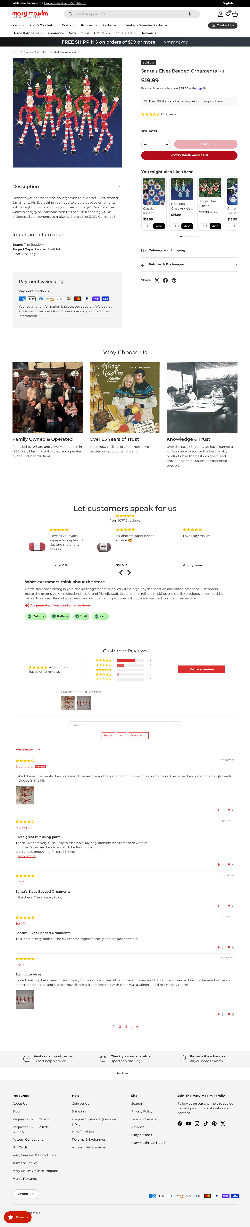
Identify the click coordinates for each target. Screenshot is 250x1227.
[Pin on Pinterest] (174, 280)
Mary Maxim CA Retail (148, 1143)
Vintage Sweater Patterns (146, 25)
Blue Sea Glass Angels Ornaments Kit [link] (181, 206)
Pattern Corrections (27, 1139)
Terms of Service (25, 1163)
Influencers (123, 33)
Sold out (206, 144)
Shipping (79, 1111)
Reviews (137, 1127)
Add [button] (159, 226)
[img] (125, 515)
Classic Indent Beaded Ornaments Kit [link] (152, 211)
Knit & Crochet (40, 25)
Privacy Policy (141, 1111)
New (72, 33)
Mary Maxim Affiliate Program (35, 1171)
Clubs (85, 33)
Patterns (109, 25)
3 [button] (126, 1026)
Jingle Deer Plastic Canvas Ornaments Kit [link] (208, 203)
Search (136, 1103)
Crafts (66, 25)
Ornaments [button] (138, 735)
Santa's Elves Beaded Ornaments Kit (55, 52)
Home (16, 52)
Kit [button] (121, 735)
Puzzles (87, 25)
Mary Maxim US (143, 1135)
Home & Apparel (25, 33)
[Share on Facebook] (165, 280)
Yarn (16, 25)
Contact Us (80, 1103)
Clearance (56, 33)
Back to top (125, 1073)
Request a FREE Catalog (31, 1119)
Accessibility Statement (90, 1147)
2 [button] (120, 1026)
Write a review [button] (202, 669)
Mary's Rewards (24, 1178)
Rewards (149, 33)
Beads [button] (108, 735)
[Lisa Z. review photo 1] (25, 999)
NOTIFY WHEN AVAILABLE (189, 155)
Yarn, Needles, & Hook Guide (34, 1155)
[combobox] (132, 14)
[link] (154, 191)
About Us (19, 1103)
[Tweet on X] (157, 280)
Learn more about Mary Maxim (65, 3)
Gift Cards (102, 33)
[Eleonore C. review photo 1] (25, 795)
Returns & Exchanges (89, 1139)
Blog (16, 1111)
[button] (189, 14)
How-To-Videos (83, 1132)
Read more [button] (27, 856)
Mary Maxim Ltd (30, 1212)
